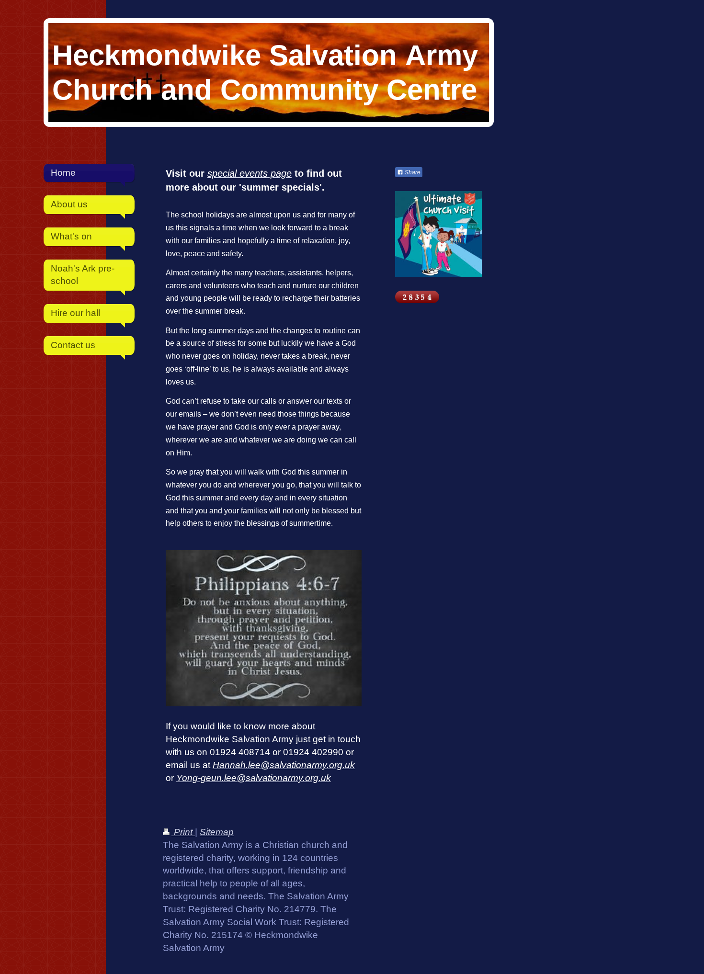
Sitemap (217, 832)
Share (411, 172)
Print (183, 832)
